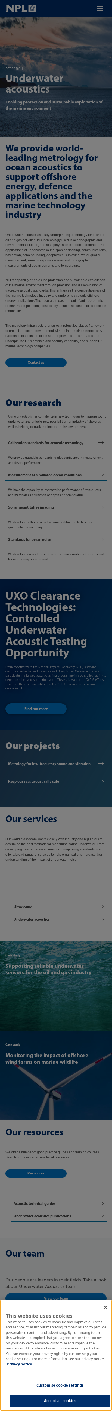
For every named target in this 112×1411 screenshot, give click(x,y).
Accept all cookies (60, 1400)
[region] (56, 1355)
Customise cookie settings (59, 1385)
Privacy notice (19, 1364)
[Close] (105, 1307)
